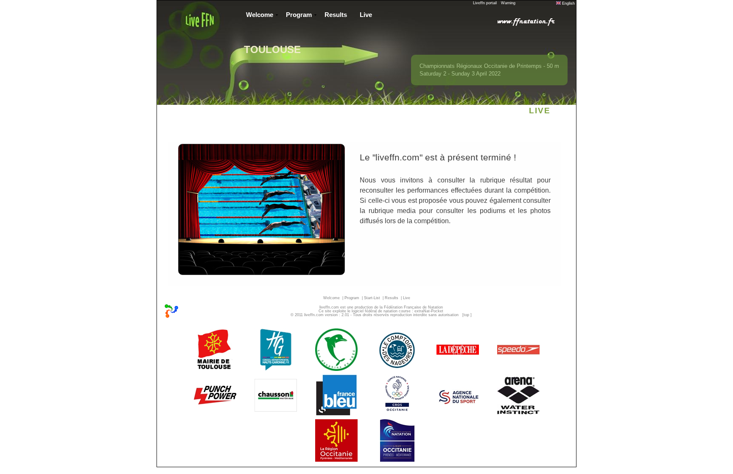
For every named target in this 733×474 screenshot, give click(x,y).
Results (336, 14)
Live (366, 14)
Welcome (259, 14)
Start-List (372, 298)
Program (299, 14)
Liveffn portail (485, 3)
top (466, 315)
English (568, 3)
